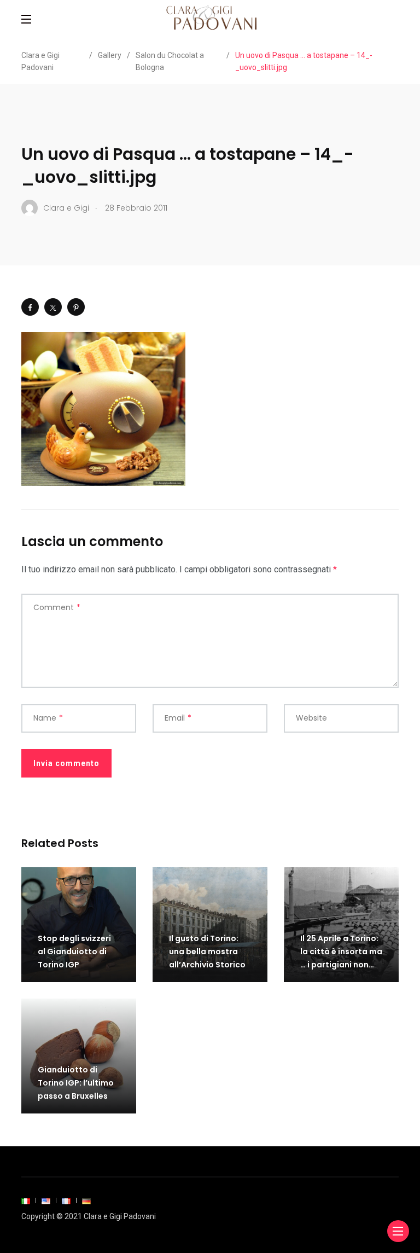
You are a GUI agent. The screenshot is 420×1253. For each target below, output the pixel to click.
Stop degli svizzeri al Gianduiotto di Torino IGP (74, 951)
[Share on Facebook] (30, 307)
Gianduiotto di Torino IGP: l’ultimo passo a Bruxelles (76, 1082)
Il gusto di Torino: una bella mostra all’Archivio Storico (207, 951)
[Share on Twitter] (53, 307)
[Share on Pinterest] (76, 307)
